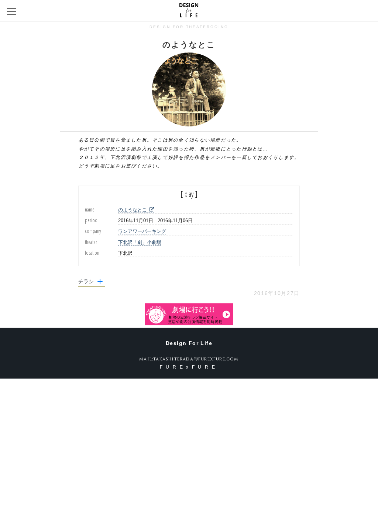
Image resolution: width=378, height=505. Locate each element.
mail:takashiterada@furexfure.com (188, 359)
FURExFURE (189, 367)
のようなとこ (132, 210)
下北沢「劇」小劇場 (139, 242)
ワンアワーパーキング (142, 231)
